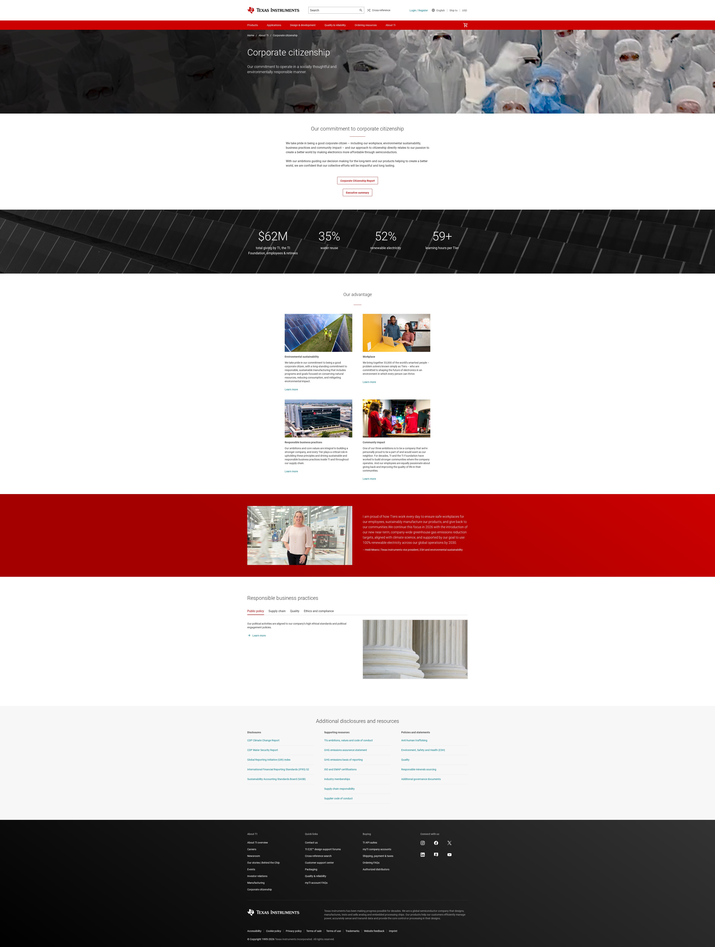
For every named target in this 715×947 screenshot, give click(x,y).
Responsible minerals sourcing (418, 769)
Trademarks (352, 931)
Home (250, 35)
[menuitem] (465, 25)
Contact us (311, 842)
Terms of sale (314, 931)
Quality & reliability (315, 876)
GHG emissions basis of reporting (343, 759)
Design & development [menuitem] (303, 25)
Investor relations (257, 876)
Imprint (393, 931)
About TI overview (257, 842)
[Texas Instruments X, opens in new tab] (449, 844)
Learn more (291, 389)
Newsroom (253, 855)
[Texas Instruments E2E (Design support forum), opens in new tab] (436, 855)
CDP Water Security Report (262, 750)
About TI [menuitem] (390, 25)
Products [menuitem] (252, 25)
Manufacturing (256, 882)
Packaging (311, 869)
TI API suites (370, 842)
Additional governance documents (421, 779)
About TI (263, 35)
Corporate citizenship (285, 35)
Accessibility (254, 931)
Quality (405, 759)
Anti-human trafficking (414, 740)
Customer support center (319, 862)
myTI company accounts (377, 849)
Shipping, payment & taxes (378, 855)
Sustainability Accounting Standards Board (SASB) (276, 779)
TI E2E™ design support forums (323, 849)
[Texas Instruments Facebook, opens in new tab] (436, 844)
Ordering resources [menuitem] (366, 25)
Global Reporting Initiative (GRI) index (268, 759)
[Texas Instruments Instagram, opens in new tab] (422, 844)
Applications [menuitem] (274, 25)
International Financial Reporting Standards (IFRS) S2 (278, 769)
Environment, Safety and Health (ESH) (423, 750)
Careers (251, 849)
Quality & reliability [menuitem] (335, 25)
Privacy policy (294, 931)
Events (251, 869)
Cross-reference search (318, 855)
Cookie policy (273, 931)
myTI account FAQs (316, 882)
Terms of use (333, 931)
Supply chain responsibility (339, 788)
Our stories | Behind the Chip (263, 862)
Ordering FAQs (371, 862)
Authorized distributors (376, 869)
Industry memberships (337, 779)
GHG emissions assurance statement (345, 750)
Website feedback (374, 931)
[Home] (273, 10)
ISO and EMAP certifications (340, 769)
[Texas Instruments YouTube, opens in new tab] (449, 855)
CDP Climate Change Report (263, 740)
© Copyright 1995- (260, 939)
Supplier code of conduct (338, 798)
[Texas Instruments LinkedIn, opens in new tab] (422, 855)
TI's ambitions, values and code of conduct (348, 740)
